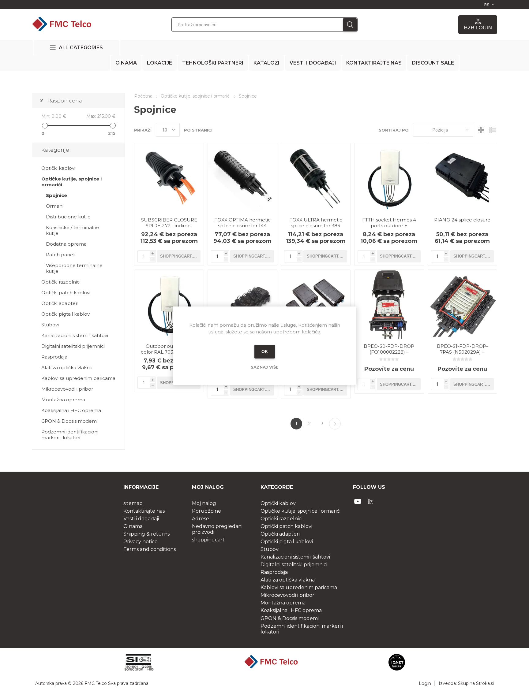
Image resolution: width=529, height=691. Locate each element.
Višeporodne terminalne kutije (74, 268)
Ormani (54, 206)
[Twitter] (371, 501)
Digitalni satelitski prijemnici (73, 346)
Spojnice (56, 195)
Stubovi (50, 325)
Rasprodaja (54, 357)
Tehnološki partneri (212, 63)
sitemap (133, 503)
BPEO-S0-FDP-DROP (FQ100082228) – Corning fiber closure (389, 352)
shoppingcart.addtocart (180, 256)
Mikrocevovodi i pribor (67, 389)
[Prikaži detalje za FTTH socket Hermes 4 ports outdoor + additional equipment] (389, 177)
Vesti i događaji (313, 63)
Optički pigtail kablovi (66, 314)
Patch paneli (60, 255)
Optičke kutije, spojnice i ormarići (71, 182)
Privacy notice (140, 541)
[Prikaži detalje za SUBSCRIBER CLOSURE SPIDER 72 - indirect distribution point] (169, 177)
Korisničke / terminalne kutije (72, 230)
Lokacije (159, 63)
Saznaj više (265, 367)
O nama (126, 63)
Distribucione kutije (68, 217)
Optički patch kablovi (65, 292)
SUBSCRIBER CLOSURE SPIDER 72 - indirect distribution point (169, 225)
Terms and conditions (149, 549)
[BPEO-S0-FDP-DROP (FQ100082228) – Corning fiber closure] (389, 304)
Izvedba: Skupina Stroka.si (466, 683)
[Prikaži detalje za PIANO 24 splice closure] (462, 177)
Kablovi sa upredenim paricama (78, 378)
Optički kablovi (58, 168)
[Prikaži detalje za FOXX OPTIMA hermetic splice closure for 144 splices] (242, 177)
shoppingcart (208, 540)
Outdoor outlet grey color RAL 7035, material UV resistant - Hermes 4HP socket (169, 354)
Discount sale (433, 63)
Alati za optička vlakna (66, 367)
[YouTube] (358, 501)
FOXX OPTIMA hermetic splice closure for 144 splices (242, 225)
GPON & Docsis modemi (69, 421)
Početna (143, 96)
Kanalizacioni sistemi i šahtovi (74, 335)
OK (264, 351)
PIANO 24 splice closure (462, 220)
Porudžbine (206, 511)
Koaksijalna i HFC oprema (71, 410)
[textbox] (257, 24)
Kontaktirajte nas (374, 63)
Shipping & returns (146, 534)
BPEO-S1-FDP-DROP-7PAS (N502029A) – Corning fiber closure (462, 352)
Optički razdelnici (61, 282)
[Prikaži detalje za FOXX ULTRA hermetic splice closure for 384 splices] (315, 177)
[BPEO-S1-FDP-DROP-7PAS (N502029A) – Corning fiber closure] (462, 304)
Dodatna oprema (66, 244)
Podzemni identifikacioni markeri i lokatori (69, 434)
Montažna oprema (63, 400)
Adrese (200, 519)
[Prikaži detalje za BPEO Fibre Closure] (315, 304)
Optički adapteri (59, 303)
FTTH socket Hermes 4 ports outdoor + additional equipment (389, 225)
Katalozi (266, 63)
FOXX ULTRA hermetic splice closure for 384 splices (315, 225)
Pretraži (350, 24)
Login (425, 683)
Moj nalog (204, 503)
